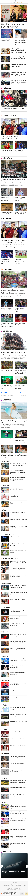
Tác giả (4, 510)
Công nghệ (6, 607)
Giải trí (4, 729)
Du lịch (4, 778)
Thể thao (5, 681)
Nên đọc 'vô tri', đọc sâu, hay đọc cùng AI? (13, 25)
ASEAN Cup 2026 (9, 116)
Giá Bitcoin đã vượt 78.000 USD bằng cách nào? (6, 387)
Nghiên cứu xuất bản (10, 559)
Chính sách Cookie (9, 894)
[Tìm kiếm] (26, 2)
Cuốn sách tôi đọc (9, 534)
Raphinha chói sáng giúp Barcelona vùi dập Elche (20, 310)
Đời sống (5, 632)
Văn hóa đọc (8, 158)
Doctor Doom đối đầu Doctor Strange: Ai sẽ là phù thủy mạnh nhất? (17, 472)
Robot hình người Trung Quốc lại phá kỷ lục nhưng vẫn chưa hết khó (7, 325)
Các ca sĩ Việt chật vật (15, 731)
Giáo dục (5, 827)
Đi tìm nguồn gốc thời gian (16, 536)
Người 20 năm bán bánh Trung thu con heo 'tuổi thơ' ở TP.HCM (18, 74)
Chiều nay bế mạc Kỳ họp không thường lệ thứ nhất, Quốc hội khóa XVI (19, 50)
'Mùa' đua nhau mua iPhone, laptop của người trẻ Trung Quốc (20, 440)
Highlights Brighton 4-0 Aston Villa (18, 697)
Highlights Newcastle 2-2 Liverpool (19, 261)
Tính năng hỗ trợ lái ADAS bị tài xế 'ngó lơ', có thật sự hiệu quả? (19, 82)
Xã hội (4, 705)
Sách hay (5, 486)
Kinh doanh (8, 331)
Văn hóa (5, 656)
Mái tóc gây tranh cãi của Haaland (17, 690)
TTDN (4, 802)
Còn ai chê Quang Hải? (6, 150)
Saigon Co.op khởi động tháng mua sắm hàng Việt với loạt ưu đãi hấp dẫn (18, 807)
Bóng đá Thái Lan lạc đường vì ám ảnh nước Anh (20, 152)
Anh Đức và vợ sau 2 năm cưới (17, 738)
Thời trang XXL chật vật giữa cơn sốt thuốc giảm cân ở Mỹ (21, 455)
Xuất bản (6, 88)
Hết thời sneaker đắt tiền (7, 439)
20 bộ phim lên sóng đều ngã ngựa (18, 745)
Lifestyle (7, 400)
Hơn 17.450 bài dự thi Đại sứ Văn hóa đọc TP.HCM (20, 199)
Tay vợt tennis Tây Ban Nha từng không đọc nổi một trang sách (7, 455)
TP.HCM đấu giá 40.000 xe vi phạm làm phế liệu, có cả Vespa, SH (21, 372)
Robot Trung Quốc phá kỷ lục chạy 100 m (6, 261)
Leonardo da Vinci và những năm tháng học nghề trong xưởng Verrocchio (17, 479)
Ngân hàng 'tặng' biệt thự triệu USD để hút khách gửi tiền (20, 387)
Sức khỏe (5, 754)
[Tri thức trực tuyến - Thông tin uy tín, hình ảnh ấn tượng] (16, 2)
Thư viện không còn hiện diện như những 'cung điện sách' (6, 199)
